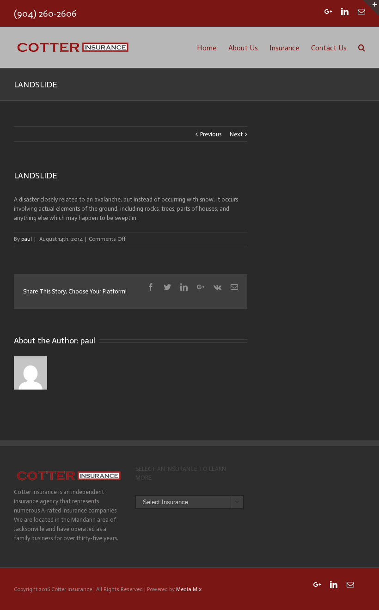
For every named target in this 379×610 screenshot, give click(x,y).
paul (26, 239)
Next (236, 134)
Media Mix (189, 589)
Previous (210, 134)
